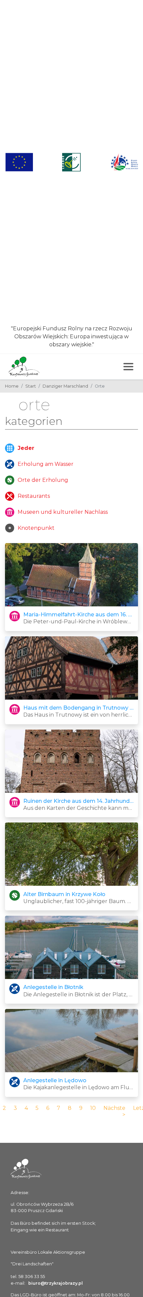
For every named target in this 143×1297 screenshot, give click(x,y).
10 (93, 1108)
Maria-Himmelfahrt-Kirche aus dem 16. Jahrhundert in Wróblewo (78, 614)
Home (12, 386)
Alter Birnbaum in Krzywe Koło (64, 894)
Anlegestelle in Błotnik (53, 987)
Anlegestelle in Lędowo (54, 1080)
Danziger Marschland (65, 386)
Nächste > (114, 1111)
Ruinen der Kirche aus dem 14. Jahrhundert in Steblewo (78, 801)
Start (30, 386)
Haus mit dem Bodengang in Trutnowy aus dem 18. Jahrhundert (78, 708)
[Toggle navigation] (128, 367)
